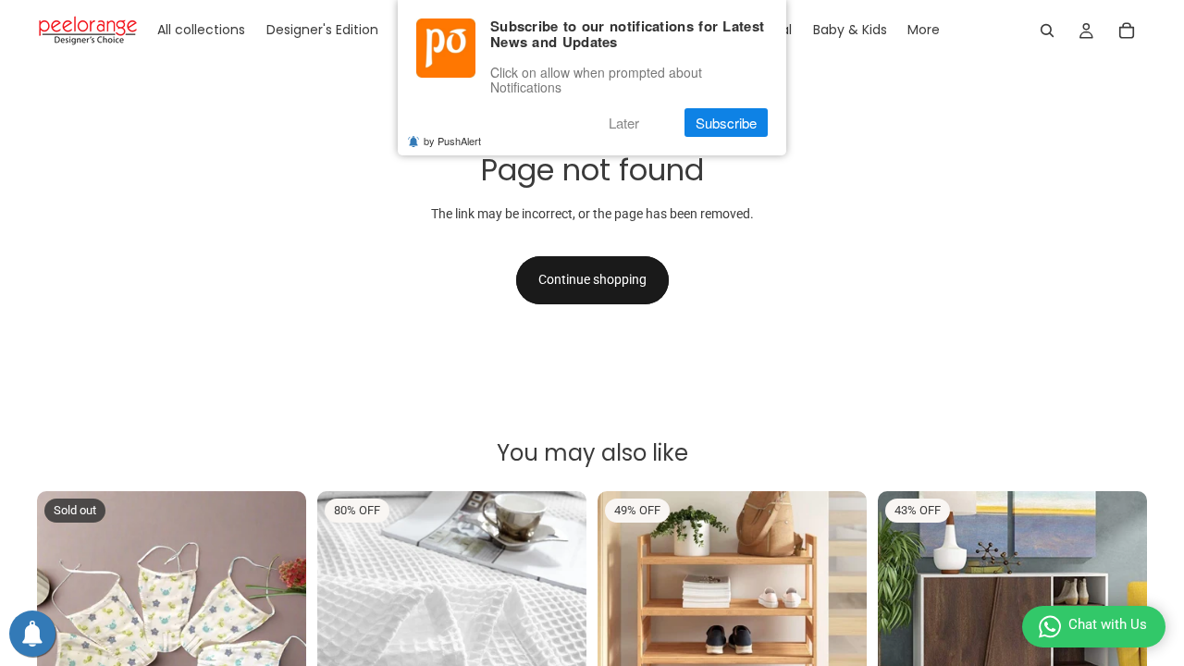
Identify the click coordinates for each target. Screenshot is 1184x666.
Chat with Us (1107, 624)
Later (624, 122)
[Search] (1047, 30)
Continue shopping (592, 279)
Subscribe (726, 122)
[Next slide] (278, 626)
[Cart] (1126, 30)
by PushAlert (452, 140)
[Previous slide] (64, 626)
